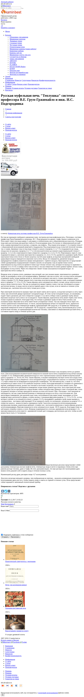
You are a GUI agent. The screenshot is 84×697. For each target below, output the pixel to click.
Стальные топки (16, 43)
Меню (7, 31)
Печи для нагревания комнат (16, 585)
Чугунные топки (16, 45)
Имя (2, 504)
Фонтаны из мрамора (17, 74)
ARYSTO (13, 61)
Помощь (8, 86)
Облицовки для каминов (19, 37)
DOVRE (13, 63)
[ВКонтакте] (2, 491)
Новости (18, 80)
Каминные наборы (17, 51)
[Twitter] (5, 491)
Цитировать (9, 504)
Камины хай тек (16, 53)
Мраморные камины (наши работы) (23, 49)
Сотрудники (26, 80)
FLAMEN (13, 65)
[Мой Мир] (9, 491)
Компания (9, 78)
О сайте (8, 84)
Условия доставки (31, 88)
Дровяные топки (16, 41)
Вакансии (35, 80)
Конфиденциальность (47, 80)
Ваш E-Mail (5, 510)
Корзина (4, 20)
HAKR (12, 68)
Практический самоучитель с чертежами (20, 561)
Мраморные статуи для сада (20, 55)
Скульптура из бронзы (18, 57)
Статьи (14, 84)
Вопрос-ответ (22, 84)
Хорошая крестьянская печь (15, 608)
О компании (9, 80)
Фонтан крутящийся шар (19, 72)
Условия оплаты (18, 88)
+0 (2, 26)
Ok (3, 695)
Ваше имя (5, 506)
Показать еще (15, 70)
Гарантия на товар (45, 88)
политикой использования (48, 693)
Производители (33, 84)
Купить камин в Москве (10, 640)
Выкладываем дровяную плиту (17, 631)
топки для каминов (17, 59)
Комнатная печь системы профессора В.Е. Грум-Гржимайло (30, 233)
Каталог (8, 35)
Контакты (9, 90)
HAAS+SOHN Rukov (18, 67)
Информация (10, 82)
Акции (7, 76)
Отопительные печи (17, 47)
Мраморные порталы (17, 39)
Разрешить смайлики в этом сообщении (18, 535)
